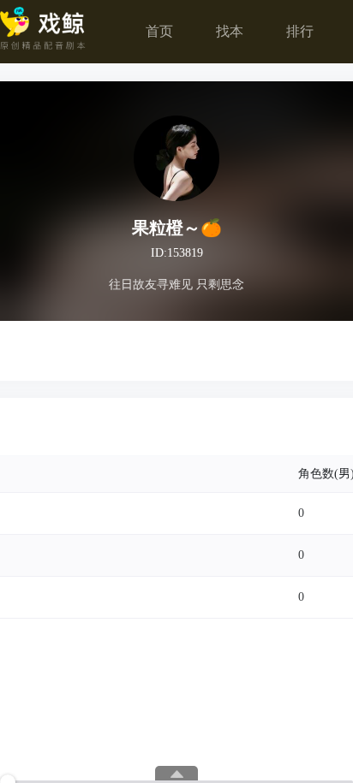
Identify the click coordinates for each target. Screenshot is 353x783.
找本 (229, 31)
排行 (300, 31)
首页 (159, 31)
